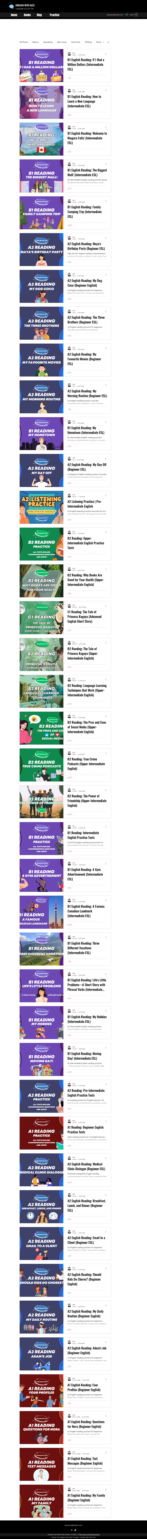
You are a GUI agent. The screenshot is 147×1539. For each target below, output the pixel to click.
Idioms (35, 42)
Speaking (47, 42)
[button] (108, 42)
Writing (88, 42)
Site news (62, 42)
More (98, 42)
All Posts (24, 42)
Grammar (75, 42)
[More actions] (106, 53)
